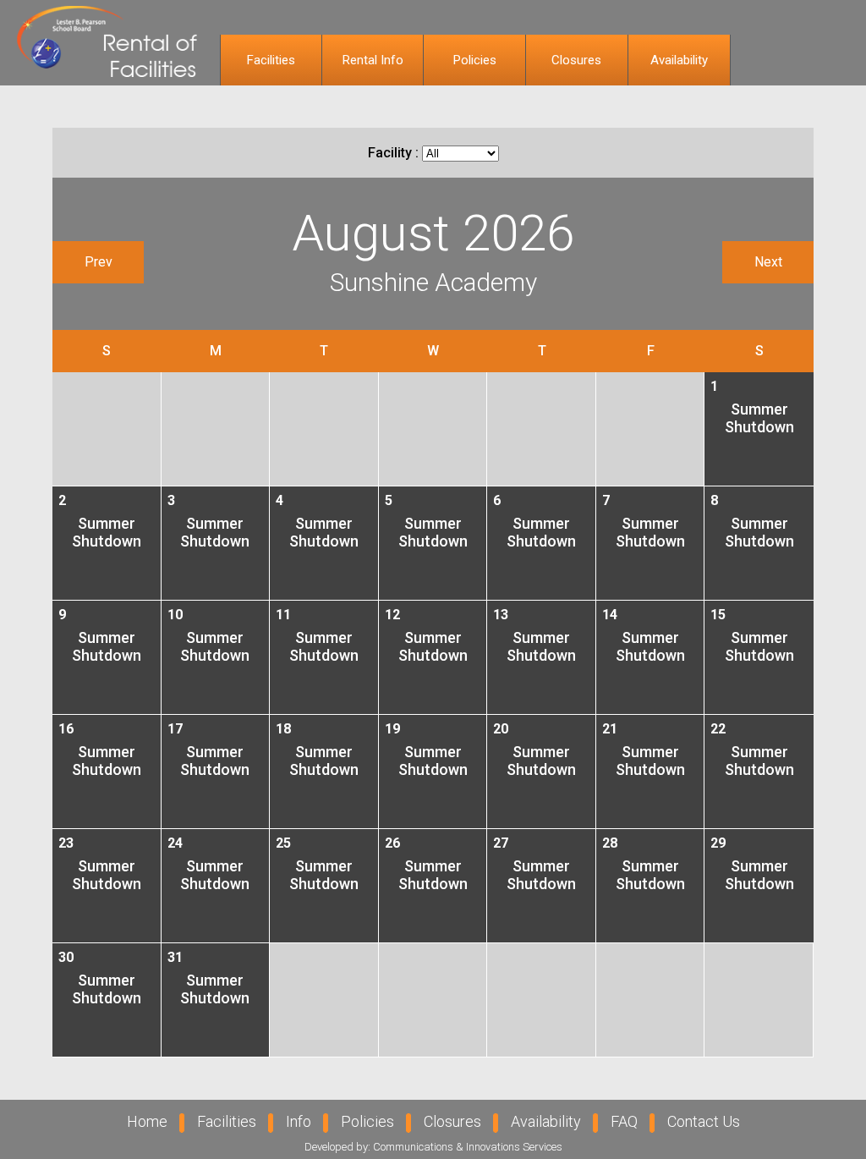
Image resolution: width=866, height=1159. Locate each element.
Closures (576, 60)
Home (147, 1121)
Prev (98, 262)
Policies (474, 60)
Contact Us (703, 1121)
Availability (679, 60)
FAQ (624, 1121)
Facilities (271, 60)
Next (768, 262)
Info (298, 1121)
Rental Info (373, 60)
